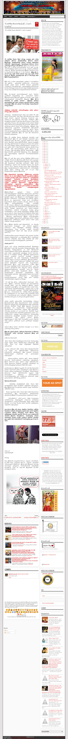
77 (45, 420)
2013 (44, 146)
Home (5, 16)
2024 (44, 219)
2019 (44, 156)
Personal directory (45, 463)
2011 (44, 143)
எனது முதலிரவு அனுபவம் (53, 262)
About (10, 16)
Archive (16, 16)
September (46, 213)
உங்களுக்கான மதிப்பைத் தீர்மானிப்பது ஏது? (52, 173)
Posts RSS (55, 737)
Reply (10, 577)
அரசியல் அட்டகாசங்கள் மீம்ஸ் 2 (50, 191)
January (46, 164)
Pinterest (44, 364)
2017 (44, 152)
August (46, 211)
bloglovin (44, 366)
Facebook (44, 360)
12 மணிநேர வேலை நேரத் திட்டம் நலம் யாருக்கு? (18, 25)
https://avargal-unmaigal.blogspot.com (27, 738)
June (45, 208)
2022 (44, 160)
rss (43, 369)
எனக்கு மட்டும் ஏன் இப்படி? (49, 187)
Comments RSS (61, 737)
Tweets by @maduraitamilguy (48, 603)
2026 (44, 222)
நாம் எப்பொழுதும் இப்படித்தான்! (50, 170)
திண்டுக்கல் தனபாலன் (13, 574)
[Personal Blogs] (45, 462)
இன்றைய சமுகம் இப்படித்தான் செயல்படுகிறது (53, 172)
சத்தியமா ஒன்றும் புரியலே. (54, 638)
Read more (28, 532)
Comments (22, 16)
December (46, 218)
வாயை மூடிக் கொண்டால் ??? (50, 202)
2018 (44, 154)
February (46, 165)
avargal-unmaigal (15, 738)
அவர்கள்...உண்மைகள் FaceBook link (49, 357)
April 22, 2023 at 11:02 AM (23, 574)
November (46, 216)
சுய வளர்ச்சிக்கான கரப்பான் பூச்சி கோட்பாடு (52, 176)
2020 (44, 157)
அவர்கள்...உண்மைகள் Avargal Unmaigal (18, 737)
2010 (44, 141)
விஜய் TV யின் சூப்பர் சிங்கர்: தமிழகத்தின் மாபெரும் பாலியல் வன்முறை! (54, 240)
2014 (44, 148)
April (45, 168)
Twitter (43, 362)
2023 (44, 162)
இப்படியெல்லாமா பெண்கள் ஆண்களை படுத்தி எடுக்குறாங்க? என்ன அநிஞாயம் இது (55, 677)
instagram (44, 371)
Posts (7, 630)
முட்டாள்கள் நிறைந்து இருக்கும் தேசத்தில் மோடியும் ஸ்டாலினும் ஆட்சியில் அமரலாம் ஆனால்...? (54, 628)
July (45, 210)
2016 (44, 151)
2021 (44, 159)
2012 (44, 144)
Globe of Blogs (45, 440)
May (45, 206)
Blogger (52, 315)
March (45, 167)
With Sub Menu (31, 16)
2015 (44, 149)
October (46, 214)
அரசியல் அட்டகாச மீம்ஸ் (49, 175)
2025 (44, 221)
